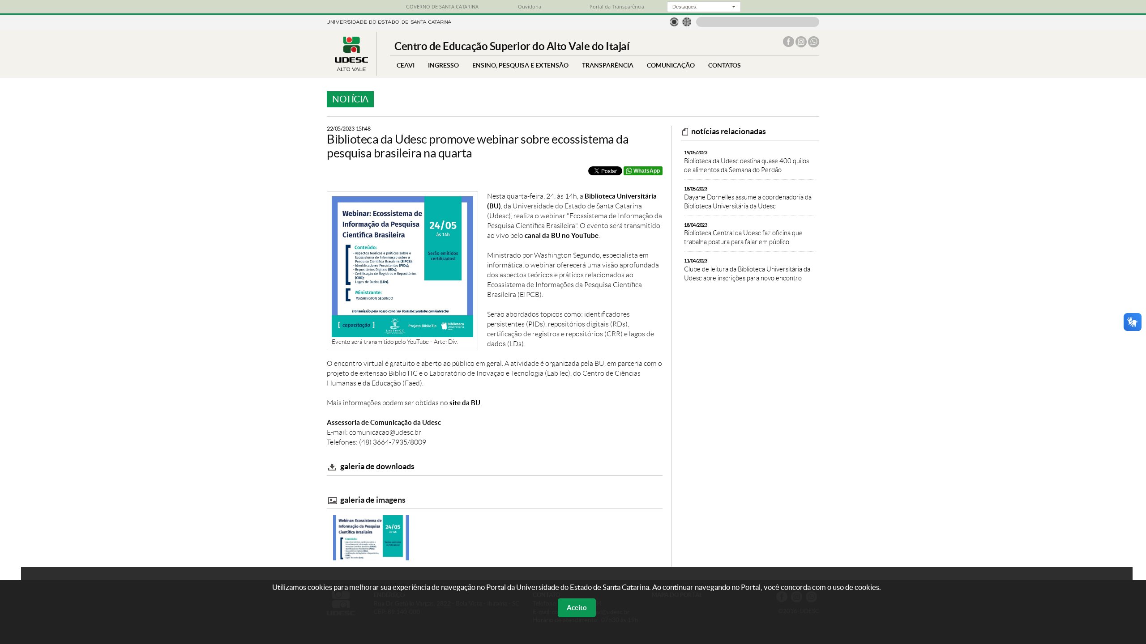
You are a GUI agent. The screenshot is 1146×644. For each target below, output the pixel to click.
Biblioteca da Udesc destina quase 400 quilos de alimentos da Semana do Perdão (746, 162)
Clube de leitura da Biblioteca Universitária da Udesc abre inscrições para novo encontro (747, 270)
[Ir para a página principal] (351, 68)
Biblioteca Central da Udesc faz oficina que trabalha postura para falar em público (743, 234)
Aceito (577, 607)
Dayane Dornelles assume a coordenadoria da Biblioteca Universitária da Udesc (748, 198)
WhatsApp (646, 171)
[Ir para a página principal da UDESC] (389, 21)
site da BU (464, 403)
